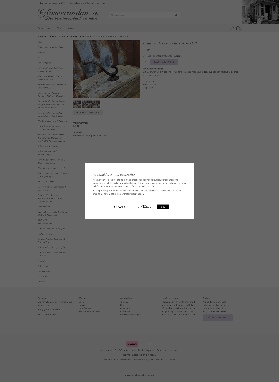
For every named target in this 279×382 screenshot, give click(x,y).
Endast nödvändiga (144, 207)
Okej (163, 207)
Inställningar (121, 207)
